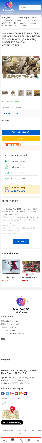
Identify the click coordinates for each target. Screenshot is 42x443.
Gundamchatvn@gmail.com (18, 380)
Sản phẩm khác (11, 253)
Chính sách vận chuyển (10, 324)
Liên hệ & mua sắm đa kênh (12, 333)
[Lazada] (25, 393)
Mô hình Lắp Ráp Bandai (23, 17)
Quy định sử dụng (8, 330)
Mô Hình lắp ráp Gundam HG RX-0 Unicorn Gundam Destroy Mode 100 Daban (31, 277)
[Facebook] (3, 393)
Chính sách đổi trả (8, 327)
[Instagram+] (12, 393)
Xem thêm (20, 241)
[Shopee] (21, 393)
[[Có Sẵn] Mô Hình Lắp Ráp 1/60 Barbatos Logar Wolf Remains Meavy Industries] (11, 266)
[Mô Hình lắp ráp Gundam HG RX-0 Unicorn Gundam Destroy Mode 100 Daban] (31, 266)
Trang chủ (6, 17)
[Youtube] (16, 393)
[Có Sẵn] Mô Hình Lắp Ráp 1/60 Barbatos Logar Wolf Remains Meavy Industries (11, 277)
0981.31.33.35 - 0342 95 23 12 (19, 383)
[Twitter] (7, 393)
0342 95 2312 (18, 190)
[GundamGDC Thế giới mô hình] (8, 7)
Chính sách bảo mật (9, 321)
